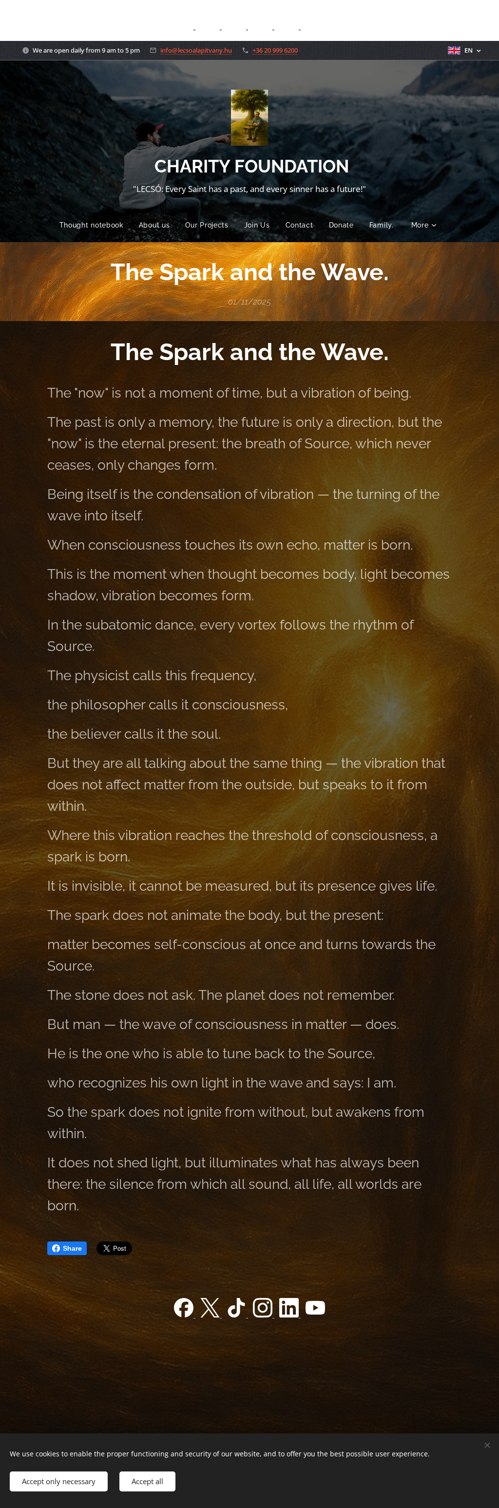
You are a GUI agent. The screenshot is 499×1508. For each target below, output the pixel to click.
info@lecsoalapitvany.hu (196, 50)
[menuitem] (95, 225)
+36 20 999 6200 (275, 50)
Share (72, 1248)
